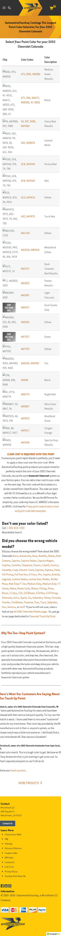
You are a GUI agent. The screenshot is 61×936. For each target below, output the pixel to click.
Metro (13, 588)
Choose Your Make (13, 834)
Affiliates (9, 857)
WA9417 (25, 430)
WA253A (25, 249)
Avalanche (25, 555)
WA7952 (25, 349)
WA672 (35, 97)
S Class (13, 593)
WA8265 (25, 363)
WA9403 (35, 363)
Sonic (16, 597)
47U (23, 74)
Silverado (7, 597)
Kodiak (56, 574)
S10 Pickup (52, 593)
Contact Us (10, 862)
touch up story (18, 770)
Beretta (43, 555)
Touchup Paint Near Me (15, 876)
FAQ (6, 839)
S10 (20, 593)
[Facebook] (2, 885)
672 (23, 97)
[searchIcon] (9, 8)
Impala (47, 574)
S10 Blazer (29, 593)
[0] (51, 10)
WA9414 (31, 197)
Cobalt (45, 565)
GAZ (23, 142)
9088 (32, 121)
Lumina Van (35, 579)
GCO (23, 197)
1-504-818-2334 (15, 528)
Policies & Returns (13, 848)
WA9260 (31, 164)
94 (22, 121)
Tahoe (47, 597)
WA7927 (25, 336)
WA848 (24, 380)
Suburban (38, 597)
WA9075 (31, 216)
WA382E (25, 283)
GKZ (23, 216)
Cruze (15, 569)
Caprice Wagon (46, 560)
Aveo (34, 555)
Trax (36, 602)
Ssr (29, 597)
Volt (22, 607)
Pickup (43, 588)
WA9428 (25, 442)
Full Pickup (7, 574)
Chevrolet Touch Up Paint (42, 616)
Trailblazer (17, 602)
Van (4, 607)
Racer (5, 593)
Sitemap (8, 843)
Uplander (52, 602)
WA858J (36, 74)
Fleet (57, 569)
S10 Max (40, 593)
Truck (43, 602)
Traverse (28, 602)
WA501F (25, 307)
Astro (15, 555)
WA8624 (31, 142)
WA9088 (25, 126)
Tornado (56, 597)
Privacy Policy (11, 871)
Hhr (40, 574)
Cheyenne (27, 565)
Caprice (16, 560)
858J (28, 74)
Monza (34, 588)
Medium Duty (34, 583)
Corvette (6, 569)
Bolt (58, 555)
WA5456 (25, 322)
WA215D (25, 233)
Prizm (51, 588)
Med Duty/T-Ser (17, 583)
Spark (23, 597)
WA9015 (25, 418)
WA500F (25, 295)
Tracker (6, 602)
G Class (33, 574)
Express (49, 569)
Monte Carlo (23, 588)
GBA (28, 97)
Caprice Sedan (28, 560)
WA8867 (25, 406)
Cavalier (16, 565)
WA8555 (25, 102)
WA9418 (35, 249)
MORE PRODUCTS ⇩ (31, 783)
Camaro (6, 560)
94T (27, 121)
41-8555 (35, 102)
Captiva (6, 565)
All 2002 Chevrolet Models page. (31, 611)
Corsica (54, 565)
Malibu (45, 579)
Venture (11, 607)
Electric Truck (26, 569)
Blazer (51, 555)
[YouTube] (6, 885)
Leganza (6, 579)
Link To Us (9, 867)
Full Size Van (21, 574)
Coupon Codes (11, 853)
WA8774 (25, 394)
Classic (37, 565)
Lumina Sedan (19, 579)
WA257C (25, 268)
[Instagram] (9, 885)
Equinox (39, 569)
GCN (23, 164)
